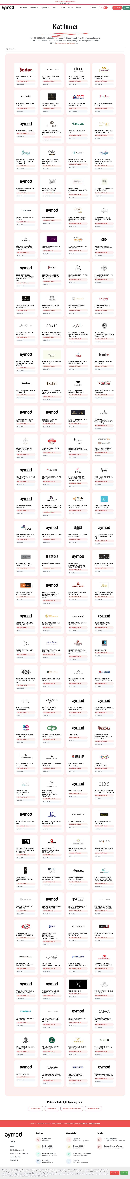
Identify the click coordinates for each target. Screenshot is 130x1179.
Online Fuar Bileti (93, 1108)
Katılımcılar (46, 1139)
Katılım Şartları (15, 1157)
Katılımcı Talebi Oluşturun (72, 1108)
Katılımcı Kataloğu (49, 1153)
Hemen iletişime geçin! (91, 1123)
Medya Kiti (14, 1160)
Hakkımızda (22, 8)
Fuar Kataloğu (35, 1108)
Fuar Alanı (46, 1160)
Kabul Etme (114, 1173)
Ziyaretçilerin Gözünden (82, 1153)
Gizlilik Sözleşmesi (17, 1150)
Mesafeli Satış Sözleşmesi (19, 1153)
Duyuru (62, 8)
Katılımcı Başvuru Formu (113, 1146)
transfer (76, 1160)
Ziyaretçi (44, 8)
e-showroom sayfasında (65, 43)
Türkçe (94, 7)
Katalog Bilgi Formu (111, 1139)
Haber (55, 8)
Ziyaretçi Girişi (78, 1146)
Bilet (118, 7)
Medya (70, 8)
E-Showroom (51, 1108)
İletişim (78, 8)
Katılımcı (33, 8)
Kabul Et (124, 1173)
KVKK (12, 1147)
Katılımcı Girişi (47, 1146)
